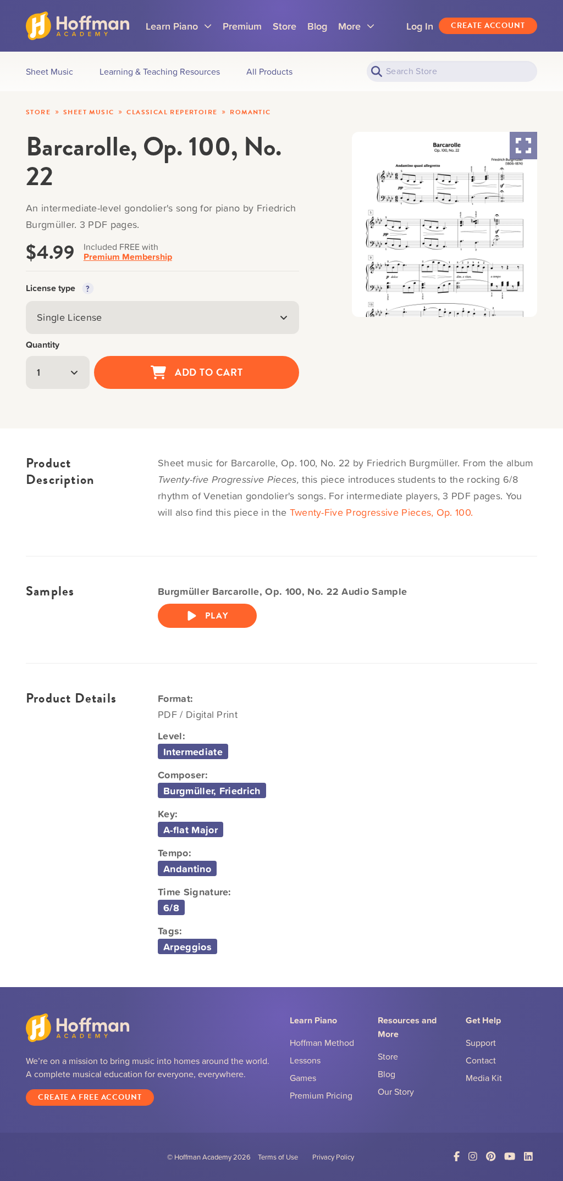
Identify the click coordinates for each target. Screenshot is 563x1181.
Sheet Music (88, 112)
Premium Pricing (321, 1095)
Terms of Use (278, 1157)
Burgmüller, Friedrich (212, 790)
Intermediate (193, 751)
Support (481, 1043)
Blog (317, 26)
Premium (242, 26)
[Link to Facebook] (457, 1156)
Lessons (305, 1060)
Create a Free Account (90, 1097)
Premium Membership (128, 256)
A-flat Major (190, 829)
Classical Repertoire (171, 112)
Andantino (187, 868)
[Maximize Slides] (523, 145)
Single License (69, 317)
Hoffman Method (322, 1043)
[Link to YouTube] (509, 1156)
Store (284, 26)
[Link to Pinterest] (490, 1156)
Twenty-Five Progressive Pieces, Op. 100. (381, 512)
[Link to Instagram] (472, 1156)
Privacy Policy (333, 1157)
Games (303, 1078)
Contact (481, 1060)
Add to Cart (209, 372)
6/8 (171, 907)
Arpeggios (187, 946)
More (356, 30)
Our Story (396, 1091)
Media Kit (484, 1078)
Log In (419, 26)
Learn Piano (179, 30)
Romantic (250, 112)
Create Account (488, 25)
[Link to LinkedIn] (528, 1156)
